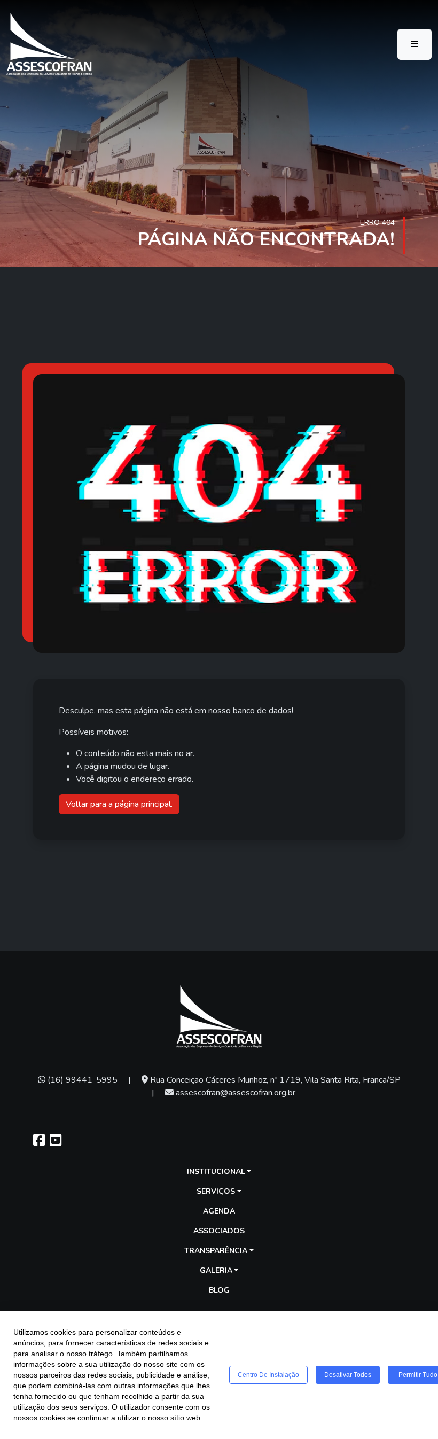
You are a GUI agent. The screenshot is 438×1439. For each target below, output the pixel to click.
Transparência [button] (215, 1251)
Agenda (219, 1211)
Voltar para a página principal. (119, 804)
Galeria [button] (216, 1270)
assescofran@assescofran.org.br (234, 1093)
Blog (219, 1290)
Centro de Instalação (268, 1375)
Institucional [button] (216, 1171)
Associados (219, 1231)
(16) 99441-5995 (81, 1080)
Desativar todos (347, 1375)
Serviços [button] (216, 1191)
